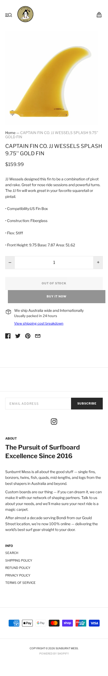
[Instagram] (54, 422)
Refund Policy (17, 568)
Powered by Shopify (54, 653)
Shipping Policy (18, 560)
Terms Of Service (20, 583)
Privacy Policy (17, 575)
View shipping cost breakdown (38, 323)
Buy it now (57, 296)
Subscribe (86, 403)
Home (10, 132)
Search (11, 553)
